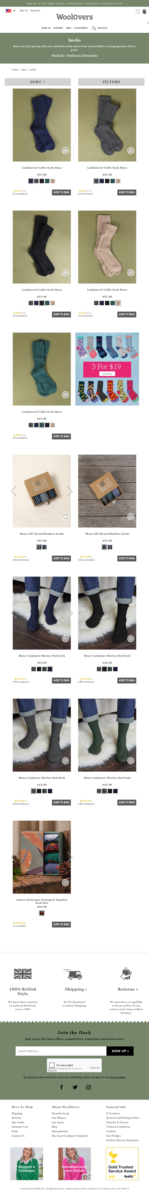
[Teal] (47, 181)
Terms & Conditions (118, 1126)
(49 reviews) (21, 681)
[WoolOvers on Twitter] (74, 1087)
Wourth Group (60, 1113)
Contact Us (18, 1135)
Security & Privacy (117, 1122)
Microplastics (60, 1131)
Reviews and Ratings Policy (122, 1117)
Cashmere (81, 28)
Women (58, 28)
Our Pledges (113, 1135)
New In (46, 28)
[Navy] (31, 181)
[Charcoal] (36, 181)
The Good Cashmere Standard (70, 1135)
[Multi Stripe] (44, 547)
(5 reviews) (20, 193)
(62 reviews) (21, 559)
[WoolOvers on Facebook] (61, 1087)
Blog (54, 1126)
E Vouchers (113, 1113)
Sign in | (24, 10)
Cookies (111, 1131)
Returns (16, 1117)
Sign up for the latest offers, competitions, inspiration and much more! (74, 3)
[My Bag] (144, 12)
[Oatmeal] (53, 181)
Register (35, 10)
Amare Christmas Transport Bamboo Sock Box (42, 901)
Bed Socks (58, 55)
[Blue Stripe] (39, 547)
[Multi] (42, 913)
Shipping (17, 1113)
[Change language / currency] (10, 12)
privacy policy (117, 1077)
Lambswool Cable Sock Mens (42, 167)
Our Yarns (58, 1122)
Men (68, 28)
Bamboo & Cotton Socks (82, 55)
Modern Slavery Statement (122, 1140)
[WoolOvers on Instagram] (88, 1087)
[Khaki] (44, 669)
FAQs (15, 1131)
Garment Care (20, 1126)
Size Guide (18, 1122)
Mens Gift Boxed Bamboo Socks (42, 533)
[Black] (42, 181)
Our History (59, 1117)
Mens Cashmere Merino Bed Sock (42, 655)
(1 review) (19, 925)
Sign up (119, 1051)
